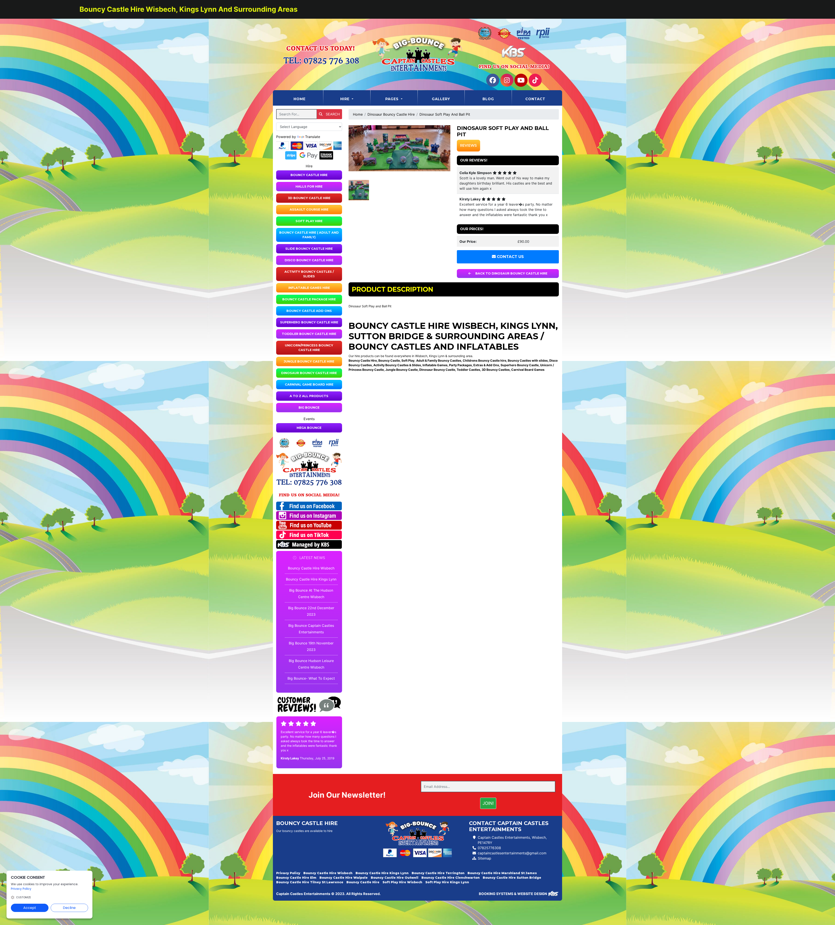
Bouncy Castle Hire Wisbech (311, 568)
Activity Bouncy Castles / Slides (309, 274)
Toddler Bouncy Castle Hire (309, 334)
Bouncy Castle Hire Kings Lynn (311, 579)
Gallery (441, 99)
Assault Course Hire (309, 209)
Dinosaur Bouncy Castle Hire (309, 373)
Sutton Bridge (386, 336)
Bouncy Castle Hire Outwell (394, 878)
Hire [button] (345, 99)
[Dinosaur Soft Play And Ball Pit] (400, 148)
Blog (488, 99)
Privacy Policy (288, 873)
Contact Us (510, 256)
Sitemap (484, 858)
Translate (312, 137)
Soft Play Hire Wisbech (402, 882)
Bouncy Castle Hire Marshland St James (502, 873)
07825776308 (489, 848)
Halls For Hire (309, 186)
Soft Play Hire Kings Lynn (447, 882)
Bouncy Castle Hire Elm (296, 878)
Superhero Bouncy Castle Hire (309, 322)
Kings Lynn (528, 325)
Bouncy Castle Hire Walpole (343, 878)
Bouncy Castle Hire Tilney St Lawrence (309, 882)
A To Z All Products (309, 396)
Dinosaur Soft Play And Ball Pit (444, 114)
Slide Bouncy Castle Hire (309, 249)
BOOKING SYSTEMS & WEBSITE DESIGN (513, 894)
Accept (29, 907)
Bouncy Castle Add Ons (309, 311)
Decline (69, 907)
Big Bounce (309, 407)
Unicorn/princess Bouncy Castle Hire (309, 347)
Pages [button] (392, 99)
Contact (535, 99)
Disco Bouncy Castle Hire (309, 260)
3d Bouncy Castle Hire (309, 198)
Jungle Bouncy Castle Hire (309, 361)
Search (332, 114)
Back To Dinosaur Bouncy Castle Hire (510, 273)
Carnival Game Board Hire (309, 384)
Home (308, 99)
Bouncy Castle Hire (309, 175)
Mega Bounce (309, 428)
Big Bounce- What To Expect (311, 678)
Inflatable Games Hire (309, 288)
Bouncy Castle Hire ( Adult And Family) (309, 235)
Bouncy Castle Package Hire (309, 299)
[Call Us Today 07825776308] (309, 482)
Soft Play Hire (309, 221)
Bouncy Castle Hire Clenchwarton (450, 878)
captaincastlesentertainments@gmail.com (512, 853)
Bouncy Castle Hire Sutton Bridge (512, 878)
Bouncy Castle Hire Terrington (438, 873)
